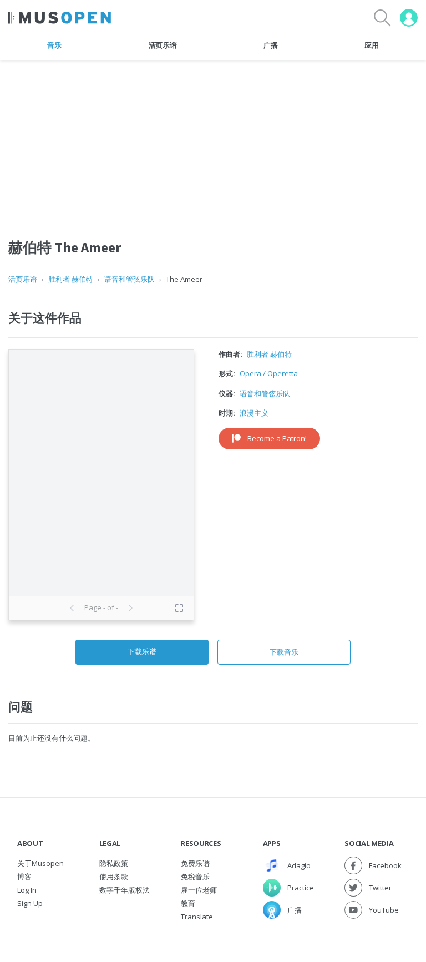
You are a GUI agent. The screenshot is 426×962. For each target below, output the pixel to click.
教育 (188, 903)
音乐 (54, 45)
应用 (371, 45)
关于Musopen (40, 863)
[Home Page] (59, 18)
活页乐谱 (163, 45)
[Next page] (130, 608)
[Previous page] (72, 608)
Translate (197, 917)
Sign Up (30, 903)
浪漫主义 (254, 413)
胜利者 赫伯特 (70, 279)
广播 (270, 45)
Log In (27, 890)
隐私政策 (113, 863)
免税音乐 (195, 877)
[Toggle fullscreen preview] (179, 608)
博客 (24, 877)
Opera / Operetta (269, 373)
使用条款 (113, 877)
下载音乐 (284, 652)
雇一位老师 (199, 890)
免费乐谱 (195, 863)
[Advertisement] (213, 138)
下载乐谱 (142, 651)
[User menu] (409, 18)
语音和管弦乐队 (129, 279)
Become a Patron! (277, 438)
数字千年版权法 (124, 890)
